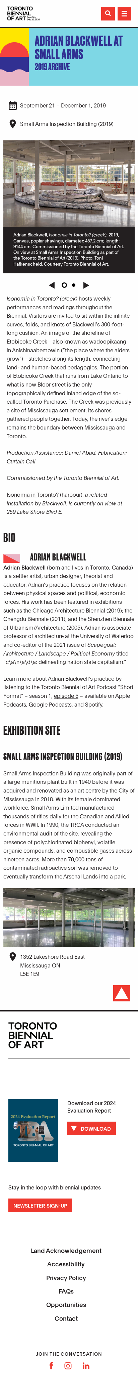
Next (86, 285)
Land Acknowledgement (66, 1250)
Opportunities (66, 1304)
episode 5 (66, 695)
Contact (66, 1318)
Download (96, 1128)
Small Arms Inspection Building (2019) (67, 123)
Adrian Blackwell (58, 557)
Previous (51, 285)
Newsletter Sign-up (40, 1205)
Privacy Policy (66, 1277)
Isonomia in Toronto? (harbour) (44, 494)
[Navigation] (124, 13)
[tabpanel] (69, 206)
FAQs (66, 1291)
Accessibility (66, 1264)
